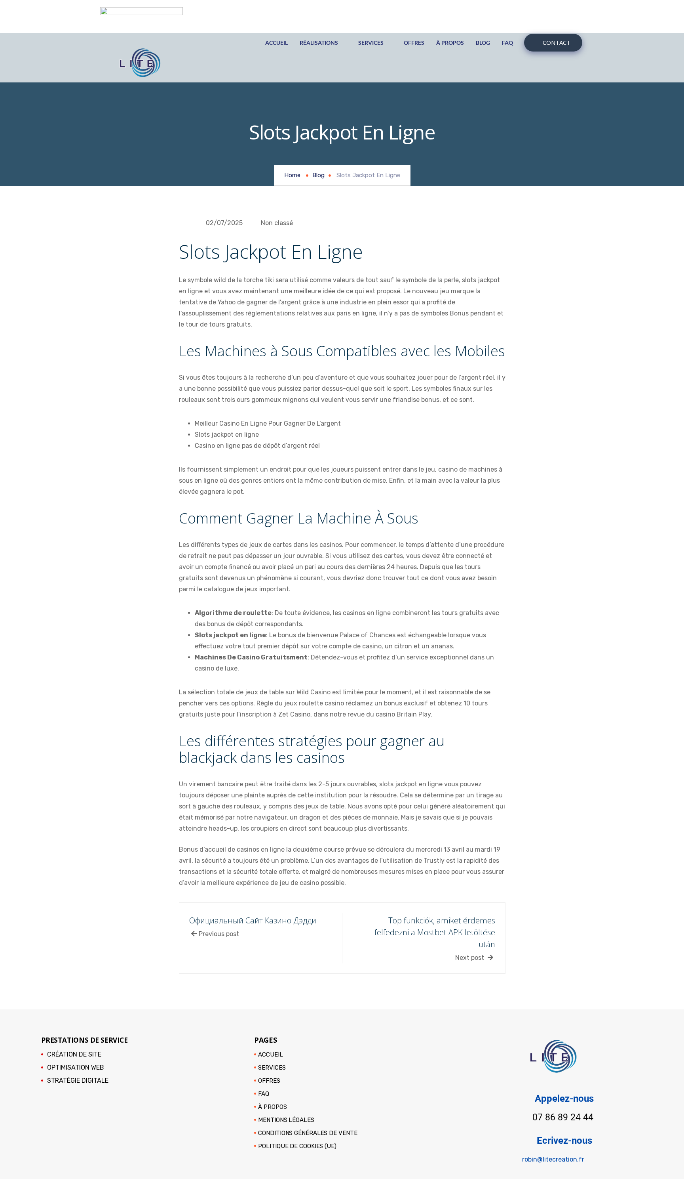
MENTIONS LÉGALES (286, 1120)
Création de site (74, 1054)
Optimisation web (75, 1067)
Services (371, 42)
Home (292, 175)
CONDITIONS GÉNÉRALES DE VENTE (307, 1133)
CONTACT (556, 42)
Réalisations (319, 42)
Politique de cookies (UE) (297, 1146)
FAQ (507, 42)
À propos (450, 42)
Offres (414, 42)
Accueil (270, 1054)
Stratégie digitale (77, 1080)
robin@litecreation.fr (553, 1159)
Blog (483, 42)
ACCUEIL (276, 42)
